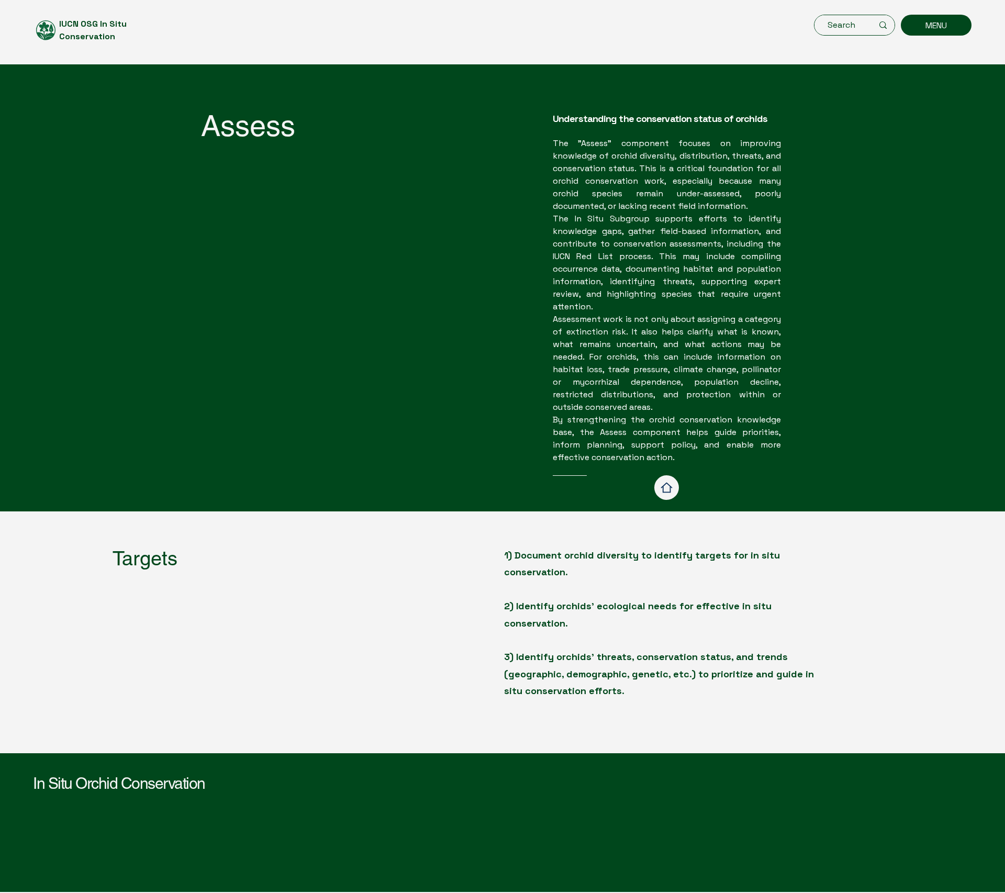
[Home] (666, 487)
